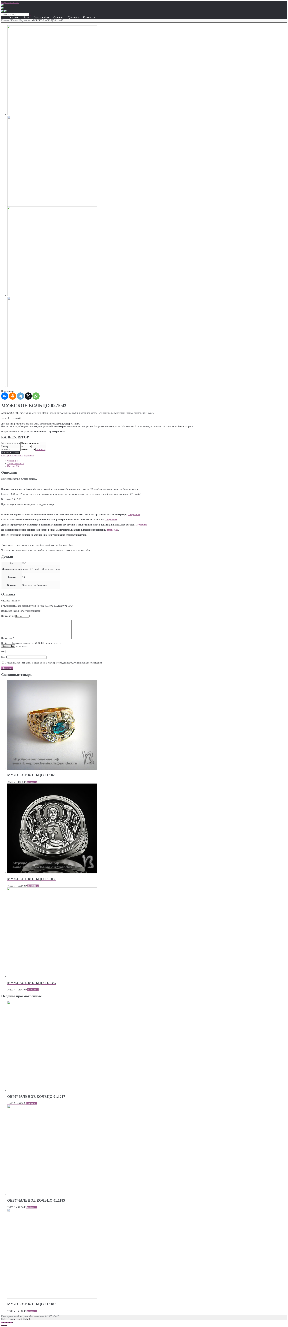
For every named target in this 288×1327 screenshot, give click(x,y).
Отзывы (58, 17)
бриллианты (56, 413)
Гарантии (29, 455)
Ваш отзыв (7, 638)
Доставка (73, 17)
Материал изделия (10, 443)
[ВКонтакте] (4, 396)
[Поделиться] (5, 1322)
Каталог (14, 17)
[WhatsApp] (36, 396)
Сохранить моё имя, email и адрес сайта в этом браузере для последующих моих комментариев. (53, 662)
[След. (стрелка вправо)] (5, 1325)
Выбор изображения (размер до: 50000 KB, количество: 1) (30, 643)
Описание (12, 460)
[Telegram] (20, 396)
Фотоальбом (41, 17)
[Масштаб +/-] (11, 1322)
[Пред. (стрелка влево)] (2, 1325)
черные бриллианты (136, 413)
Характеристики (15, 463)
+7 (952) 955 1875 (10, 2)
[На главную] (2, 5)
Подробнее (134, 514)
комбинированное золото (85, 413)
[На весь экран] (8, 1322)
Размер (4, 446)
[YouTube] (2, 11)
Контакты (89, 17)
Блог (26, 17)
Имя (3, 651)
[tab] (147, 460)
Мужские (25, 20)
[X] (28, 396)
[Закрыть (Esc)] (2, 1322)
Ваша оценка (8, 616)
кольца (66, 413)
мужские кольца (107, 413)
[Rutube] (2, 8)
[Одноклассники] (12, 396)
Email (4, 657)
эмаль (151, 413)
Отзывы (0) (13, 466)
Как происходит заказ (12, 455)
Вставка (5, 449)
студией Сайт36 (22, 1319)
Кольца (14, 20)
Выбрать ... (31, 782)
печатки (120, 413)
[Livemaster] (5, 11)
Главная (5, 20)
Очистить (40, 449)
